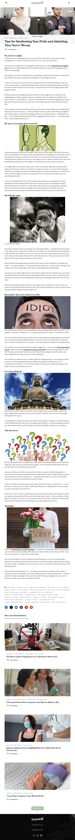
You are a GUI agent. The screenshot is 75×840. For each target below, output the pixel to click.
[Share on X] (11, 607)
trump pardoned (32, 602)
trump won (45, 602)
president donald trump (48, 595)
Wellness (30, 654)
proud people (25, 597)
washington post (59, 602)
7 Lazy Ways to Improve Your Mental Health (25, 796)
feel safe (51, 587)
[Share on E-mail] (16, 607)
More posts (38, 808)
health (9, 745)
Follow (37, 835)
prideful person (11, 597)
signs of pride (32, 600)
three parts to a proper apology (23, 549)
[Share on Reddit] (31, 607)
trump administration (14, 602)
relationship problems (14, 600)
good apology (63, 587)
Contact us (37, 825)
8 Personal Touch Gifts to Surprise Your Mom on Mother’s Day (32, 702)
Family (9, 699)
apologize (11, 587)
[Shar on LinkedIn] (21, 607)
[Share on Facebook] (6, 607)
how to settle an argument (58, 590)
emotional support (38, 587)
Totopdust (19, 654)
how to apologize (37, 590)
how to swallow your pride (16, 592)
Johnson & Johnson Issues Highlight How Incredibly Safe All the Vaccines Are (33, 749)
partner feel (30, 595)
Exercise (9, 654)
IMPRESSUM (37, 830)
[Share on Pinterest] (26, 607)
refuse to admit (40, 597)
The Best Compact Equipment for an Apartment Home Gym (31, 656)
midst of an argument (14, 595)
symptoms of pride (47, 600)
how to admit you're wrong (16, 590)
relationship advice (56, 597)
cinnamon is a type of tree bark (34, 350)
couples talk (22, 587)
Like (34, 835)
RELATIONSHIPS (10, 38)
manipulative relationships (41, 592)
